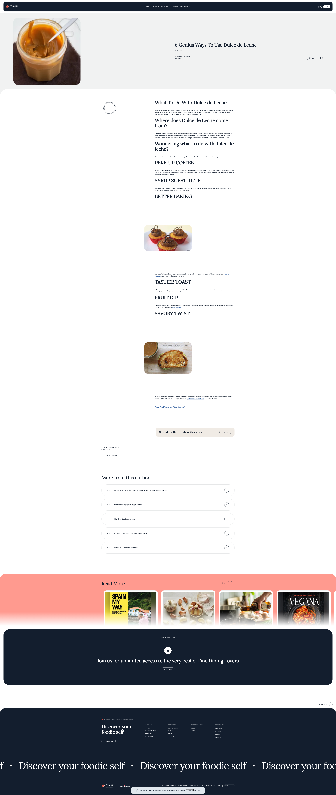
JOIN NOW (189, 790)
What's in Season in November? (126, 548)
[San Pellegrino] (125, 786)
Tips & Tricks (172, 736)
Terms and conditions (169, 785)
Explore (108, 719)
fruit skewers (176, 307)
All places (148, 739)
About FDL (194, 728)
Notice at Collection (213, 785)
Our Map (154, 6)
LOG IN (197, 790)
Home (147, 6)
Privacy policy (183, 785)
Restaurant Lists (163, 6)
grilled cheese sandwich (195, 399)
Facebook (218, 731)
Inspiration (184, 6)
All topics (171, 739)
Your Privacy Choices (197, 785)
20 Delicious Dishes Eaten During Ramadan (130, 533)
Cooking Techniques (110, 455)
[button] (320, 6)
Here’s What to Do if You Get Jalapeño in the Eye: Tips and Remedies (140, 490)
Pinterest (218, 737)
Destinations (149, 736)
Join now (109, 741)
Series (170, 733)
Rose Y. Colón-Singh (183, 56)
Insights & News (173, 728)
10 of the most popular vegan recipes (128, 505)
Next (230, 583)
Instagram (218, 728)
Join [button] (326, 6)
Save (313, 58)
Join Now (169, 670)
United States (230, 785)
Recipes (170, 730)
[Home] (12, 5)
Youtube (217, 734)
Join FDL (194, 730)
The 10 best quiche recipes (124, 519)
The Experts (174, 6)
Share (226, 432)
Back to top (322, 704)
